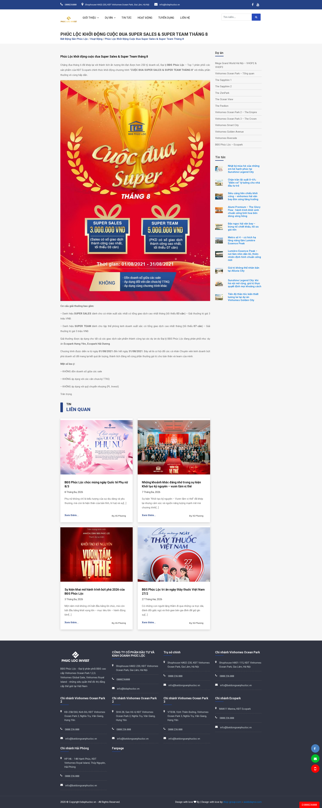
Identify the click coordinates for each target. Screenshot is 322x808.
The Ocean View (224, 99)
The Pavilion (221, 105)
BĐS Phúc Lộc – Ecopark (229, 144)
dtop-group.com (232, 801)
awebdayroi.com (253, 801)
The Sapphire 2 (223, 86)
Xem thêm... (72, 515)
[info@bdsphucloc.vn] (315, 759)
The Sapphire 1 (223, 80)
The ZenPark (222, 92)
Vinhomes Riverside (226, 138)
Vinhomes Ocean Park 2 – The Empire (236, 112)
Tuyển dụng (166, 17)
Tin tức (126, 17)
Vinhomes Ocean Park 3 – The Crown (236, 118)
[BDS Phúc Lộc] (314, 748)
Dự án (109, 17)
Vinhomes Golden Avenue (229, 131)
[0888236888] (315, 769)
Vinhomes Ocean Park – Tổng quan (234, 73)
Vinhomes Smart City (227, 125)
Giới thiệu (89, 17)
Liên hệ (185, 17)
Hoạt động (145, 17)
